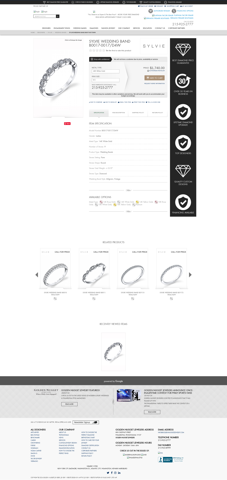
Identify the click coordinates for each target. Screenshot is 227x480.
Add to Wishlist (111, 102)
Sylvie (50, 32)
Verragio (34, 461)
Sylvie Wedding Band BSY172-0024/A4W (172, 294)
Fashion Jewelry (108, 28)
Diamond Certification (90, 445)
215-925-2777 (102, 87)
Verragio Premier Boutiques (181, 18)
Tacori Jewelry (36, 459)
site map (114, 477)
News (61, 438)
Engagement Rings (62, 28)
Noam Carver (36, 451)
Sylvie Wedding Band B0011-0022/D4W (94, 294)
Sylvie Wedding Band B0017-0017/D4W (82, 32)
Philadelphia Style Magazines (74, 398)
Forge (33, 445)
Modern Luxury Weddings (99, 396)
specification (99, 112)
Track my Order (146, 6)
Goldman (34, 448)
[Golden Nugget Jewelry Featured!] (46, 392)
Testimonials (64, 435)
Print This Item (139, 102)
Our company (124, 28)
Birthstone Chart (88, 438)
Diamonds (94, 28)
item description (118, 112)
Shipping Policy (138, 112)
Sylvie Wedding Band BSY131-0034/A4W (133, 294)
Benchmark (35, 438)
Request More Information (154, 83)
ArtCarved (35, 432)
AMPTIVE (81, 477)
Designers (46, 28)
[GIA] (160, 453)
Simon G (34, 453)
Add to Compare (96, 102)
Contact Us (160, 28)
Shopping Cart (172, 6)
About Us (62, 432)
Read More (69, 404)
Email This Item (125, 102)
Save (68, 124)
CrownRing (35, 443)
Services (136, 28)
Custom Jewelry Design (68, 443)
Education (147, 28)
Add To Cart (156, 78)
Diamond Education (66, 448)
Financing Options (184, 11)
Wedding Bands (80, 28)
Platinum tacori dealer (183, 15)
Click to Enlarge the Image (73, 40)
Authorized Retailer (161, 11)
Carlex (33, 440)
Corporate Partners (176, 28)
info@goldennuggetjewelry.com (171, 432)
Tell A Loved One (153, 102)
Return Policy (157, 112)
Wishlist (159, 6)
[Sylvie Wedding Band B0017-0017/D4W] (58, 78)
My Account (187, 6)
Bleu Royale (35, 435)
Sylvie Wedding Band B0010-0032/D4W (55, 294)
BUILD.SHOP (106, 477)
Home (33, 32)
